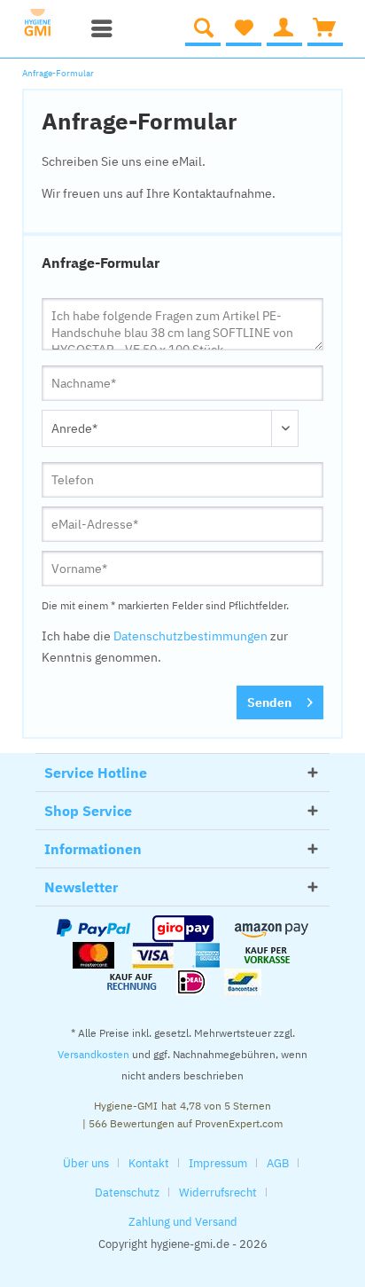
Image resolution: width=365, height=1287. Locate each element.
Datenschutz (127, 1192)
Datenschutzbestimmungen (190, 636)
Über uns (86, 1163)
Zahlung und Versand (182, 1221)
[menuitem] (97, 28)
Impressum (218, 1163)
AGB (278, 1163)
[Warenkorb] (325, 28)
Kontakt (148, 1163)
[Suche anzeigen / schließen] (203, 28)
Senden (269, 702)
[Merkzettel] (243, 28)
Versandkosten (93, 1054)
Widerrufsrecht (218, 1192)
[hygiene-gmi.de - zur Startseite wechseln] (47, 24)
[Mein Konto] (284, 28)
